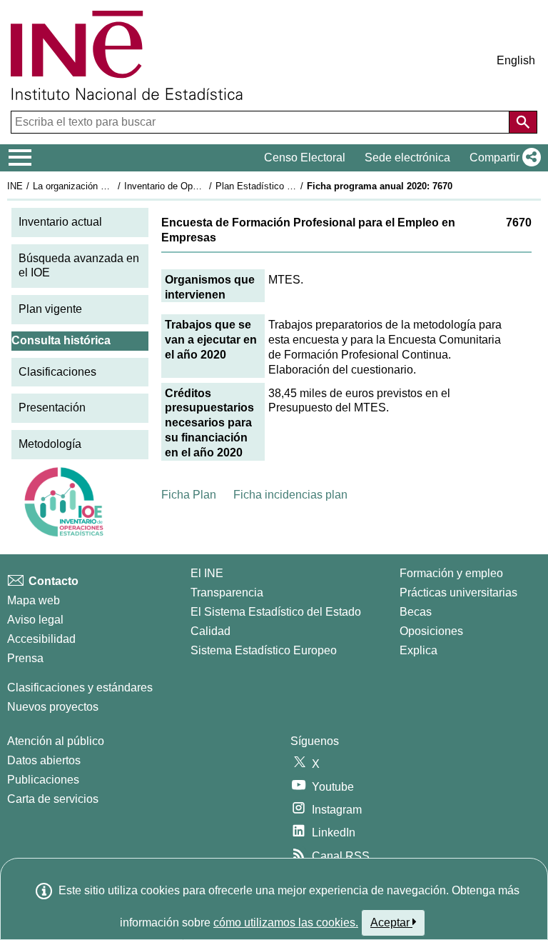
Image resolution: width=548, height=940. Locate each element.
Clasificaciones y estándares (80, 687)
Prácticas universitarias (458, 592)
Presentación (52, 407)
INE (15, 186)
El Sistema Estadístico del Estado (276, 612)
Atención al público (55, 741)
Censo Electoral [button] (304, 157)
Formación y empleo (451, 573)
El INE (207, 573)
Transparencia (227, 592)
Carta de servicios (52, 799)
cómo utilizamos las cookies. (285, 922)
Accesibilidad (41, 639)
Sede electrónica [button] (407, 157)
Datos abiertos (44, 760)
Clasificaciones (57, 372)
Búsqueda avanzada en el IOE (79, 265)
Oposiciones (431, 631)
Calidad (210, 631)
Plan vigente (50, 309)
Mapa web (33, 600)
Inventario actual (60, 222)
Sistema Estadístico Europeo (264, 650)
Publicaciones (43, 780)
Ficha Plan (188, 495)
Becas (416, 612)
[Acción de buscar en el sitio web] (523, 122)
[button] (502, 158)
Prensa (25, 658)
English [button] (516, 60)
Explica (418, 650)
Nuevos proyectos (52, 707)
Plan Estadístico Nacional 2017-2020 (291, 186)
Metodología (50, 444)
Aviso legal (35, 620)
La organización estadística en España (113, 186)
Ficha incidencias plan (290, 495)
